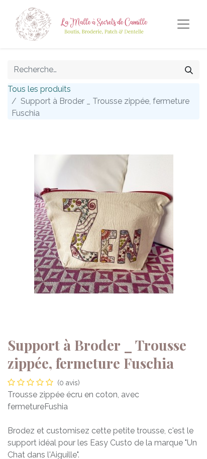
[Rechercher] (188, 69)
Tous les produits (39, 89)
